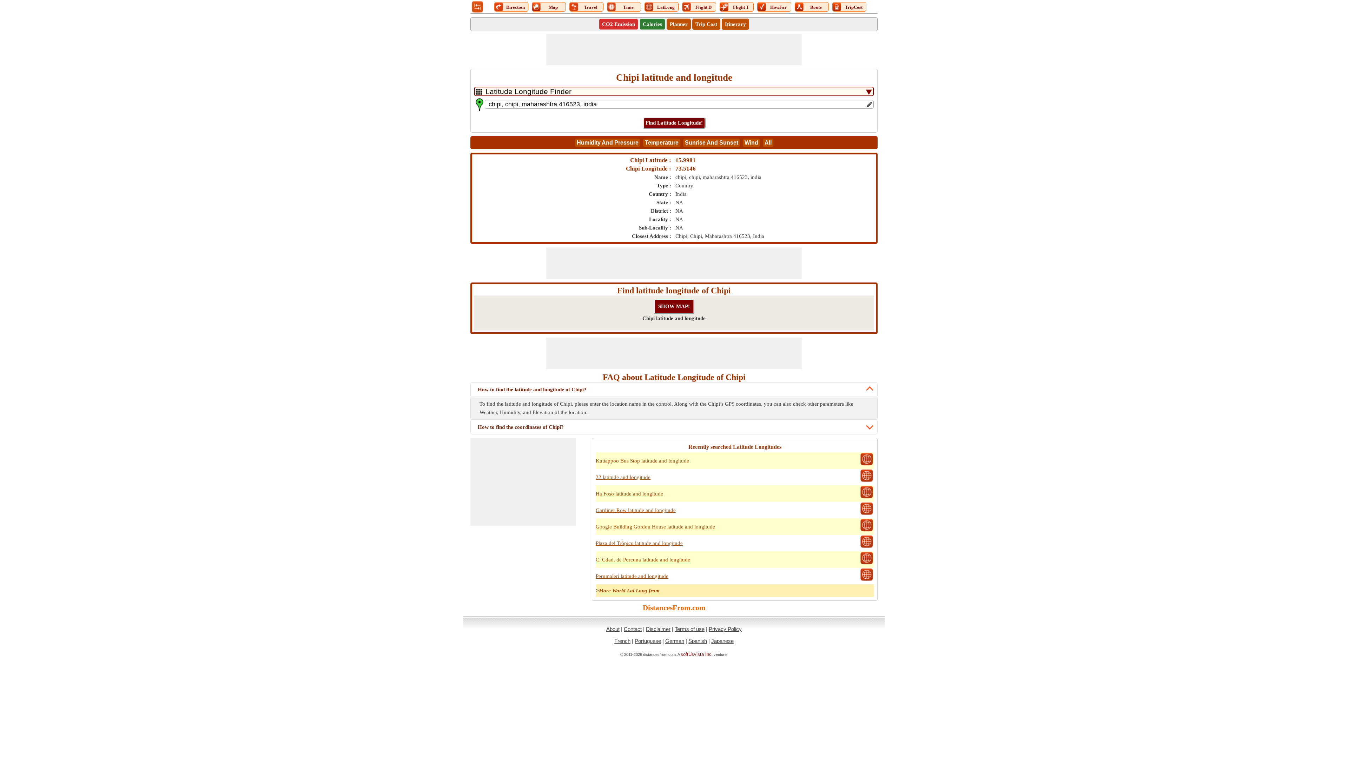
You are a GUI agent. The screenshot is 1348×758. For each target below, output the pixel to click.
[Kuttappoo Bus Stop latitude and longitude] (867, 464)
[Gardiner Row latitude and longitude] (867, 514)
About (613, 629)
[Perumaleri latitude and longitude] (867, 580)
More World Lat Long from (629, 590)
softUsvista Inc (696, 654)
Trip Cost (706, 24)
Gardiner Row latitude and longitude (636, 510)
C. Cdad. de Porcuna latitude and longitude (643, 560)
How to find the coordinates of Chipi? (521, 427)
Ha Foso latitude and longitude (629, 494)
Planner (679, 24)
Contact (633, 629)
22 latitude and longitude (623, 477)
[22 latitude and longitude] (867, 481)
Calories (652, 24)
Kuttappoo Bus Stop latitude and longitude (642, 461)
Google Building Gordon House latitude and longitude (655, 527)
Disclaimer (658, 629)
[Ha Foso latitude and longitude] (867, 497)
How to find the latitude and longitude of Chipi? (532, 389)
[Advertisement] (674, 49)
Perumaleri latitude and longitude (632, 576)
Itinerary (735, 24)
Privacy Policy (725, 629)
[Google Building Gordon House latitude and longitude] (867, 530)
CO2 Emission (618, 24)
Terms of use (690, 629)
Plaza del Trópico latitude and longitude (639, 543)
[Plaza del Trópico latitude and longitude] (867, 547)
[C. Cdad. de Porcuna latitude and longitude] (867, 563)
